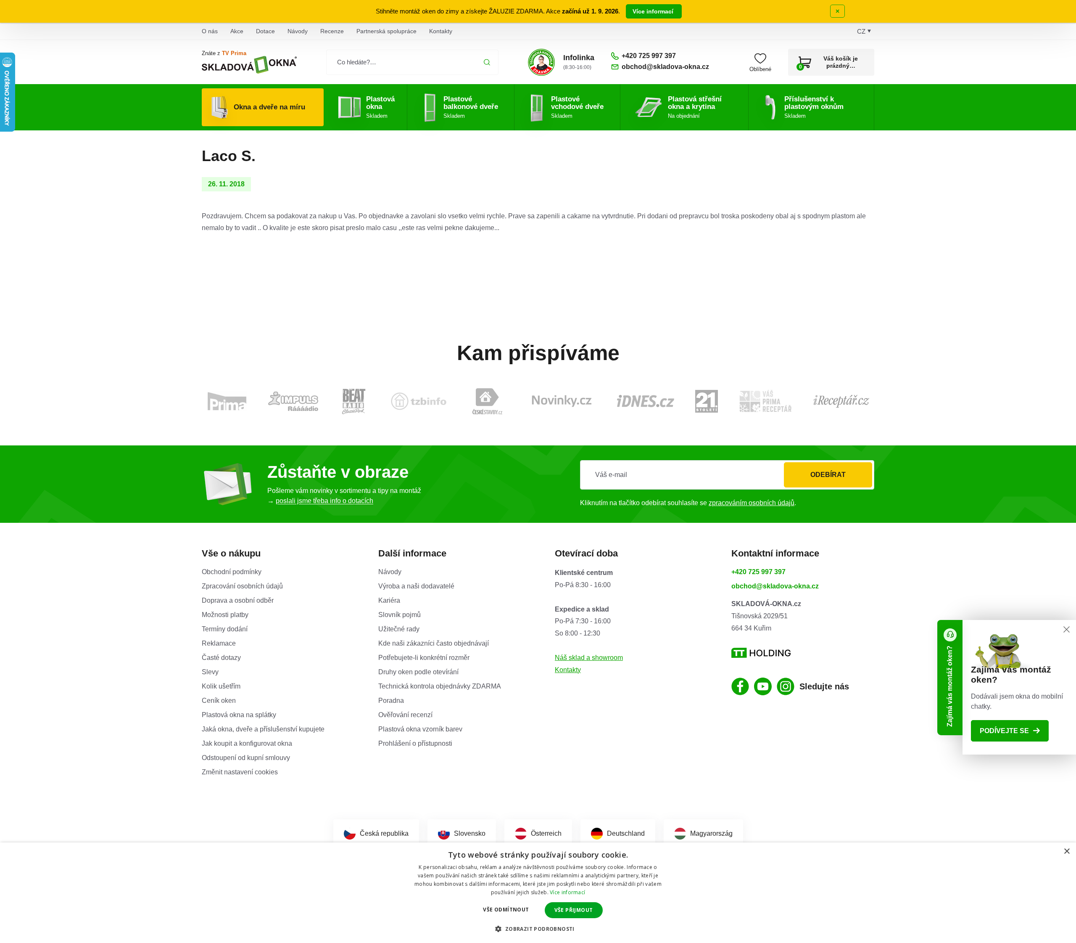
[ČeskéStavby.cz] (487, 401)
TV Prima (234, 53)
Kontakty (440, 31)
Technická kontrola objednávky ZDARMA (439, 686)
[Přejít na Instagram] (785, 686)
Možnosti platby (225, 614)
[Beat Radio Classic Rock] (353, 401)
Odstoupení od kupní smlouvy (246, 757)
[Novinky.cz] (561, 401)
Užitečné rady (398, 629)
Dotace (265, 31)
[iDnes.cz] (645, 401)
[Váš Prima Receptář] (765, 401)
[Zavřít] (1066, 629)
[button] (537, 928)
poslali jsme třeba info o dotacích (324, 500)
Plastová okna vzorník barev (420, 729)
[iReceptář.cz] (841, 401)
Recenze (332, 31)
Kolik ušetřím (221, 686)
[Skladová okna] (249, 65)
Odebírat (828, 474)
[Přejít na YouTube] (763, 686)
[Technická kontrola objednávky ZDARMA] (541, 62)
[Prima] (227, 401)
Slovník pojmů (399, 614)
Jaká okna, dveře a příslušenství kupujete (263, 729)
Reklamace (219, 643)
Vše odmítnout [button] (506, 909)
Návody (297, 31)
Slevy (210, 671)
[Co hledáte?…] (412, 62)
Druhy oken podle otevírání (418, 671)
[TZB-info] (418, 401)
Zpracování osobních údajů (242, 586)
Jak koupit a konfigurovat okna (247, 743)
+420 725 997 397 (758, 571)
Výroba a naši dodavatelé (416, 586)
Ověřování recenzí (405, 714)
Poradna (391, 700)
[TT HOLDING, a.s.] (761, 653)
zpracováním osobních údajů (751, 502)
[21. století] (706, 401)
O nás (210, 31)
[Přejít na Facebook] (740, 686)
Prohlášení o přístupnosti (415, 743)
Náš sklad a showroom (589, 657)
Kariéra (389, 600)
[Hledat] (487, 62)
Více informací (654, 11)
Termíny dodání (225, 629)
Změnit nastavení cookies (240, 772)
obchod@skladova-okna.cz (775, 586)
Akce (236, 31)
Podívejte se (1004, 730)
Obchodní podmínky (231, 571)
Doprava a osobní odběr (238, 600)
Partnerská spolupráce (386, 31)
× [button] (1066, 851)
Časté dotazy (221, 657)
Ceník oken (219, 700)
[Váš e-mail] (727, 475)
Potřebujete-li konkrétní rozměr (423, 657)
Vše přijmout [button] (573, 910)
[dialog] (538, 892)
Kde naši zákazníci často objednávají (433, 643)
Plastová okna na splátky (239, 714)
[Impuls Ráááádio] (293, 401)
